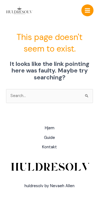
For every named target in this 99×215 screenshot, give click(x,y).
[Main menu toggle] (87, 10)
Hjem (49, 128)
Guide (49, 137)
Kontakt (49, 147)
